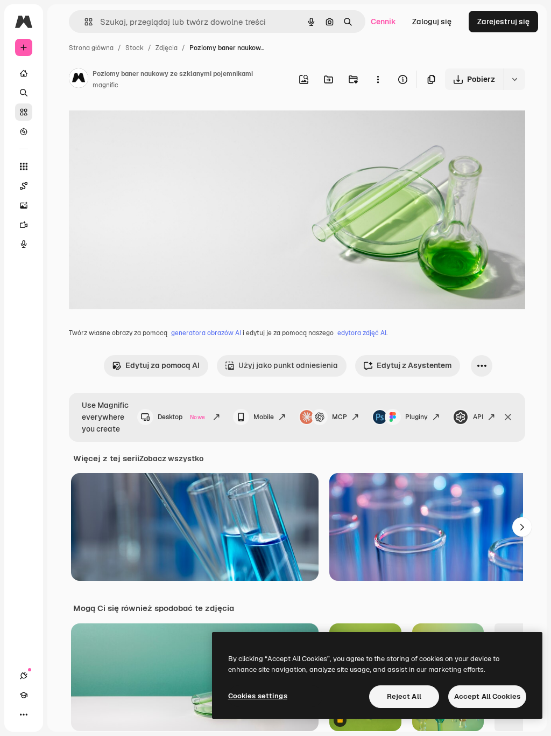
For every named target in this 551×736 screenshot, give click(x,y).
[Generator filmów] (23, 224)
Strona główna (91, 48)
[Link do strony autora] (78, 79)
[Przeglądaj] (23, 131)
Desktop (181, 417)
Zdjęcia (167, 48)
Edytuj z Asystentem (414, 365)
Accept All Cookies (487, 696)
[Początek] (23, 73)
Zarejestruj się (503, 21)
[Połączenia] (23, 675)
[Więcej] (23, 714)
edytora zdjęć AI (361, 333)
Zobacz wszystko (171, 458)
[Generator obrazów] (23, 205)
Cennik (383, 21)
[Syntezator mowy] (23, 244)
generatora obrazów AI (206, 333)
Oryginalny (143, 122)
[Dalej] (522, 527)
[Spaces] (23, 186)
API (478, 417)
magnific (105, 85)
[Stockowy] (23, 112)
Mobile (263, 417)
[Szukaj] (23, 92)
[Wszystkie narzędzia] (23, 166)
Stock (134, 48)
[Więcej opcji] (377, 79)
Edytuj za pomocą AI (162, 365)
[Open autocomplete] (84, 22)
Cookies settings (257, 695)
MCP (339, 417)
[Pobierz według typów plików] (514, 79)
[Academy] (23, 695)
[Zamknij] (508, 417)
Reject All (404, 696)
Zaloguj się (431, 21)
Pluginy (416, 417)
